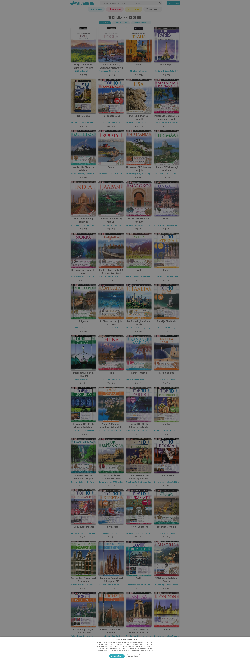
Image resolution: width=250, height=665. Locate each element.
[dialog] (125, 651)
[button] (125, 661)
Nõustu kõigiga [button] (116, 656)
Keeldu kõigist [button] (133, 656)
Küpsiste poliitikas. (126, 652)
